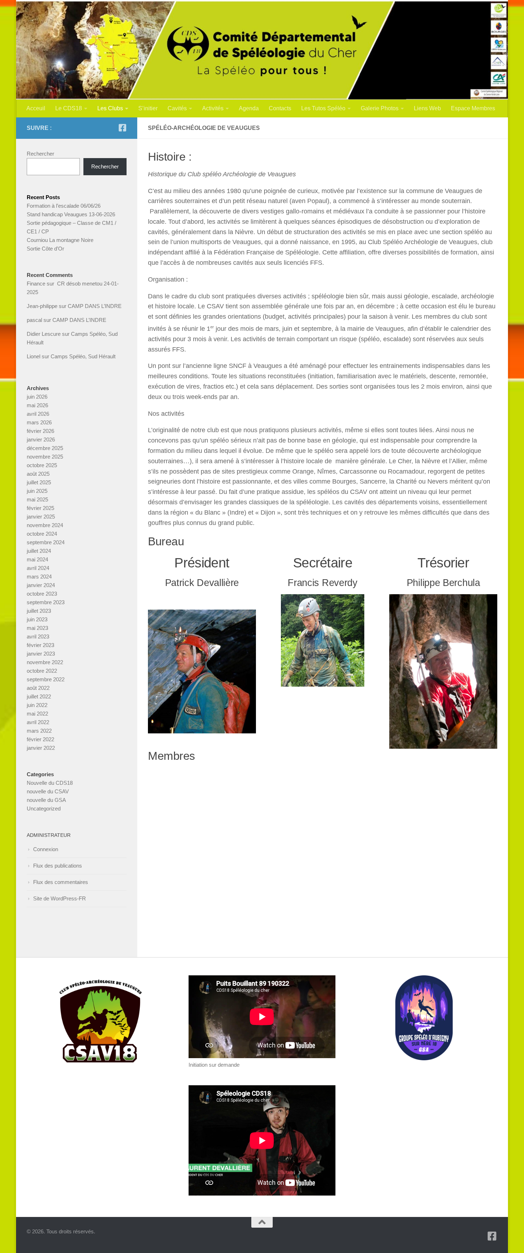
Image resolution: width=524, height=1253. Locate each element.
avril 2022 (38, 722)
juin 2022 (37, 705)
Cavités (177, 108)
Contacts (280, 108)
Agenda (249, 108)
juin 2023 (37, 619)
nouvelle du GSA (46, 800)
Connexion (45, 849)
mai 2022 (37, 714)
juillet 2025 (39, 482)
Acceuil (35, 108)
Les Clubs (110, 108)
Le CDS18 (68, 108)
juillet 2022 (39, 696)
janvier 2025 (41, 517)
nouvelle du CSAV (48, 791)
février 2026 (40, 431)
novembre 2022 (45, 662)
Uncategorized (44, 808)
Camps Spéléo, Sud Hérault (83, 356)
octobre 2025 (42, 465)
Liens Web (427, 108)
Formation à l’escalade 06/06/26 (64, 206)
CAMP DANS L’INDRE (95, 306)
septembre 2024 (46, 542)
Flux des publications (57, 866)
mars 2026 (39, 422)
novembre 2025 (45, 457)
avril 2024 (38, 568)
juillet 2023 (39, 611)
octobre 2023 (42, 594)
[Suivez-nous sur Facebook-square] (122, 127)
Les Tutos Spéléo (323, 108)
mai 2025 (37, 499)
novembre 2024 (45, 525)
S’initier (148, 108)
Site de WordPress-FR (59, 898)
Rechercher (40, 154)
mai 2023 (37, 628)
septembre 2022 (46, 679)
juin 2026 (37, 397)
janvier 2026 (41, 439)
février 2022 (40, 739)
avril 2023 (38, 636)
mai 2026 (37, 405)
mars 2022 (39, 731)
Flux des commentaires (60, 882)
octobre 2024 (42, 534)
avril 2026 (38, 414)
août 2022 (38, 688)
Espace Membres (473, 108)
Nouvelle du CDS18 (50, 783)
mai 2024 (37, 559)
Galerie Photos (380, 108)
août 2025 (38, 474)
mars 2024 (39, 577)
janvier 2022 (41, 748)
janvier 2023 (41, 654)
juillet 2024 (39, 551)
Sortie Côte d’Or (45, 249)
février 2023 (40, 645)
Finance (36, 284)
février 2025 (40, 508)
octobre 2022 (42, 671)
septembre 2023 (46, 602)
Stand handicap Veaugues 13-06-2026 (71, 214)
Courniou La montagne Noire (60, 240)
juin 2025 (37, 491)
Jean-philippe (42, 306)
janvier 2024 (41, 585)
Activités (213, 108)
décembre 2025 (45, 448)
